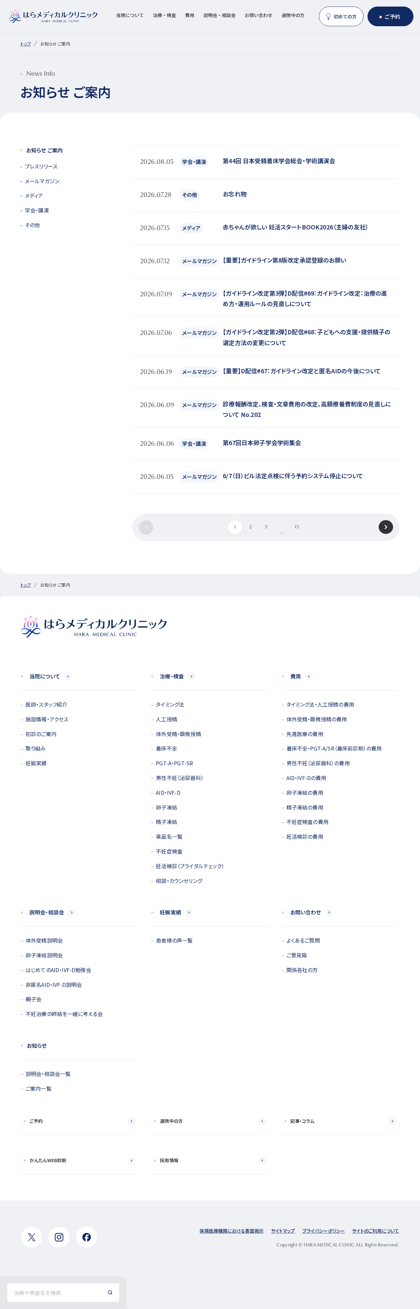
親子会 (33, 999)
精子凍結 (166, 822)
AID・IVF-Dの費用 (306, 778)
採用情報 (169, 1160)
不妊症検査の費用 (307, 822)
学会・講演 (37, 210)
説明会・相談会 (219, 15)
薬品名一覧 (169, 836)
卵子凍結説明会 (44, 955)
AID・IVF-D (168, 792)
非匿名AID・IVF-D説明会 (54, 984)
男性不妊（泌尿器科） (180, 778)
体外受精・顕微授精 (178, 734)
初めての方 (345, 16)
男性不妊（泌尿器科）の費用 (318, 763)
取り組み (36, 748)
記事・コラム (302, 1121)
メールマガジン (42, 181)
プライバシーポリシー (324, 1230)
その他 (32, 225)
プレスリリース (41, 166)
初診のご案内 (41, 734)
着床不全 (166, 748)
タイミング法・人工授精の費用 (320, 704)
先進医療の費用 (304, 734)
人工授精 (166, 719)
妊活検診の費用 (304, 836)
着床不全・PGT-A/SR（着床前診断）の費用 (334, 748)
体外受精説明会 (44, 940)
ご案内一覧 (39, 1088)
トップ (25, 44)
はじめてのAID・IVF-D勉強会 (58, 970)
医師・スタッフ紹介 (46, 704)
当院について (130, 15)
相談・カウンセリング (179, 881)
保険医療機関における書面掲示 (231, 1230)
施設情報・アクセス (47, 719)
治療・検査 (164, 15)
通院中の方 (293, 15)
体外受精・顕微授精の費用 (316, 719)
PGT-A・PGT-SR (174, 763)
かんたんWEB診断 (48, 1160)
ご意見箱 (296, 955)
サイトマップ (283, 1230)
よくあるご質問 (303, 940)
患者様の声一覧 (174, 940)
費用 (189, 15)
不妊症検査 (169, 851)
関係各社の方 (302, 970)
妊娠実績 (36, 763)
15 (297, 527)
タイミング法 (170, 704)
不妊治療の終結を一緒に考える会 (64, 1014)
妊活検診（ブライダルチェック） (190, 866)
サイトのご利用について (375, 1230)
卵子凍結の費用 (304, 792)
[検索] (110, 1292)
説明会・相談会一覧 (48, 1074)
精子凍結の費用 (304, 807)
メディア (34, 195)
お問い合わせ (258, 15)
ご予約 (392, 16)
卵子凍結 (166, 807)
